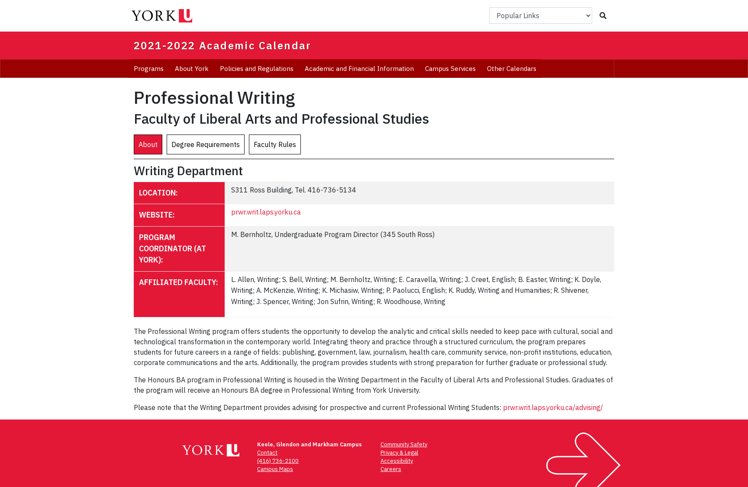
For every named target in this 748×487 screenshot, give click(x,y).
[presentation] (148, 144)
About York (192, 68)
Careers (390, 469)
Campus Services (450, 68)
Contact (267, 452)
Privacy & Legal (399, 452)
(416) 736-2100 (278, 461)
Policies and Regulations (256, 68)
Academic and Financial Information (359, 68)
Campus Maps (275, 469)
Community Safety (403, 444)
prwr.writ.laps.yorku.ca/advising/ (553, 407)
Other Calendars (511, 68)
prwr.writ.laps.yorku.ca (266, 212)
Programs (149, 68)
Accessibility (396, 461)
